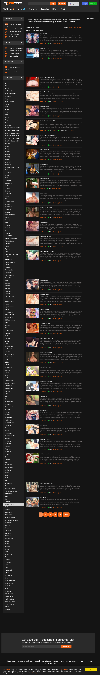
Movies (7, 372)
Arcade (7, 114)
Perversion (8, 412)
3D (6, 85)
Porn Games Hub (10, 436)
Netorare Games (10, 383)
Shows (7, 528)
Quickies (7, 459)
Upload (63, 3)
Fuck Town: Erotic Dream (47, 483)
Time (6, 565)
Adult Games (9, 401)
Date (70, 27)
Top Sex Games (14, 34)
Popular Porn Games (15, 50)
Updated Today (9, 583)
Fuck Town (8, 267)
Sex (6, 499)
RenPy (7, 472)
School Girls (8, 494)
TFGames (8, 562)
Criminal (7, 199)
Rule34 (7, 486)
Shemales (8, 522)
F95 (6, 230)
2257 (46, 663)
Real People (8, 465)
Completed (8, 193)
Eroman (7, 225)
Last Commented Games (12, 68)
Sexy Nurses (8, 515)
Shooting (7, 525)
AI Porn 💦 (21, 9)
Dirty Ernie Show (10, 214)
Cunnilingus (8, 207)
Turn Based (8, 570)
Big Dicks (7, 143)
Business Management (12, 167)
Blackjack (8, 149)
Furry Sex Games (10, 270)
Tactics (7, 557)
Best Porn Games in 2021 (12, 128)
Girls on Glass (44, 222)
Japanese (8, 325)
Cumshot (7, 204)
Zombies (7, 609)
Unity (6, 578)
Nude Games (9, 388)
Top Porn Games (14, 53)
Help (81, 661)
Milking (7, 362)
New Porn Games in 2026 (13, 25)
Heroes (7, 304)
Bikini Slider (43, 193)
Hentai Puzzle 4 (44, 294)
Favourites (45, 9)
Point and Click (9, 422)
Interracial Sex (9, 317)
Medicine (7, 351)
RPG (6, 480)
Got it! (91, 669)
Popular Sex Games (15, 31)
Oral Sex (7, 399)
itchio (6, 322)
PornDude (8, 441)
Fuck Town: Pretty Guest (47, 338)
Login (85, 3)
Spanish (7, 546)
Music (6, 375)
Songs (7, 541)
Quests (7, 457)
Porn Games (8, 433)
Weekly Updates (9, 599)
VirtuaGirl (8, 591)
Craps (6, 196)
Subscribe (66, 646)
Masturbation (9, 346)
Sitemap (68, 661)
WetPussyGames (10, 601)
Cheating (7, 186)
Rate (74, 27)
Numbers (7, 391)
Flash (6, 251)
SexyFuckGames (10, 517)
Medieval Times (9, 354)
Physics (7, 415)
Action (7, 88)
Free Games (8, 259)
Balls (6, 122)
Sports (7, 549)
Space (7, 544)
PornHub (7, 446)
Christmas (8, 191)
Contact (55, 661)
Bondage (7, 157)
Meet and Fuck (9, 357)
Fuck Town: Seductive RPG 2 (48, 120)
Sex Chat (7, 501)
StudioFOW (8, 554)
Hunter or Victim (44, 48)
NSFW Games (9, 386)
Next (66, 514)
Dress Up (7, 220)
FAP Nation (8, 236)
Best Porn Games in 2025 (12, 138)
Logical (7, 341)
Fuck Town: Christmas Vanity (48, 135)
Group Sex (8, 288)
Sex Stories (8, 507)
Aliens (6, 107)
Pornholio (8, 444)
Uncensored (8, 575)
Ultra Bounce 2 (44, 497)
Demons (7, 212)
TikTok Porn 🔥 (8, 9)
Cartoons (8, 172)
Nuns (6, 393)
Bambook (8, 125)
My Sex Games (9, 380)
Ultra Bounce (43, 410)
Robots (7, 475)
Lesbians (7, 333)
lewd (6, 336)
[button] (73, 4)
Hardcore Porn (9, 296)
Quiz (6, 462)
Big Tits (7, 146)
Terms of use (88, 661)
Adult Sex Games (10, 91)
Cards (6, 170)
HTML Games (9, 312)
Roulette (7, 478)
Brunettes (8, 164)
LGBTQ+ (7, 338)
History (54, 9)
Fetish (7, 246)
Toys (6, 567)
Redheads (8, 470)
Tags (31, 661)
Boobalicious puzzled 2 (46, 381)
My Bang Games (10, 378)
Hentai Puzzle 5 (44, 106)
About (62, 661)
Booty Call (8, 162)
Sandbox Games (10, 488)
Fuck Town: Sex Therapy (47, 251)
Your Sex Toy (44, 396)
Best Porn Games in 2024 (12, 136)
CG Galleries (8, 183)
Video (6, 588)
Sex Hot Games (9, 504)
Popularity (79, 27)
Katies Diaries (9, 330)
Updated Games (10, 580)
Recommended (9, 467)
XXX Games (8, 607)
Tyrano (7, 573)
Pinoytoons (8, 417)
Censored (8, 180)
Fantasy (7, 233)
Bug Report (12, 661)
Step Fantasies (9, 315)
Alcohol (7, 104)
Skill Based (8, 533)
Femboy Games (9, 241)
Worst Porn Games (10, 604)
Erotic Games (9, 228)
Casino (7, 175)
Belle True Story (44, 149)
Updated (63, 9)
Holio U (7, 309)
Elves (6, 222)
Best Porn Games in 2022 (12, 130)
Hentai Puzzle (44, 280)
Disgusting (8, 217)
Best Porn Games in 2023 (12, 133)
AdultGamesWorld (10, 93)
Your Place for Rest (45, 236)
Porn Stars (8, 438)
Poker (6, 428)
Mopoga (7, 370)
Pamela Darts (44, 164)
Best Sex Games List (15, 29)
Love (6, 343)
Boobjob (7, 159)
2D (6, 83)
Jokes (6, 328)
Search (36, 661)
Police (6, 430)
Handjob (7, 293)
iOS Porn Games (10, 320)
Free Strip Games (10, 262)
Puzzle (7, 454)
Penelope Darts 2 (45, 178)
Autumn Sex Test (45, 323)
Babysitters (8, 120)
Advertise (75, 661)
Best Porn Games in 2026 (12, 141)
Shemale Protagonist (11, 520)
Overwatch (8, 404)
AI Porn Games (9, 101)
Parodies (7, 409)
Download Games (46, 661)
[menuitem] (13, 24)
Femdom (7, 243)
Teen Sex (7, 559)
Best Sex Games (23, 661)
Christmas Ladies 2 (45, 454)
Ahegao (7, 99)
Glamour (7, 286)
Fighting (7, 249)
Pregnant (8, 449)
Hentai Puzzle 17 (45, 439)
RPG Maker (8, 483)
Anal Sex (7, 109)
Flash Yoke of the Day (11, 254)
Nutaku (7, 396)
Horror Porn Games (11, 491)
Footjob (7, 257)
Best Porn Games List (16, 48)
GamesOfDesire (9, 278)
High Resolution (9, 307)
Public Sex (8, 451)
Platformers (8, 420)
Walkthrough (9, 596)
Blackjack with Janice (46, 207)
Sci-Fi (6, 496)
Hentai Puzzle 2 (44, 92)
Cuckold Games (9, 201)
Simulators (8, 530)
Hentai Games (9, 301)
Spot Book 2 (43, 34)
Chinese (7, 188)
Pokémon (8, 425)
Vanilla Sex (8, 586)
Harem (7, 299)
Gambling (8, 272)
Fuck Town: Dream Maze (47, 77)
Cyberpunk (8, 209)
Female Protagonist (11, 238)
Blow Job (8, 154)
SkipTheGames (9, 536)
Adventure (8, 96)
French (7, 264)
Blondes (7, 151)
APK (6, 112)
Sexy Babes (8, 512)
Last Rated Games (15, 72)
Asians (7, 117)
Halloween (8, 291)
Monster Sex (8, 367)
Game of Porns (9, 275)
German (7, 283)
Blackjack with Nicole (46, 352)
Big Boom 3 (43, 425)
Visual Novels (9, 594)
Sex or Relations (44, 309)
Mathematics (9, 349)
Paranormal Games (11, 407)
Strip (6, 551)
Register (92, 3)
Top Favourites (13, 37)
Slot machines (9, 538)
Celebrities (8, 178)
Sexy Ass (7, 509)
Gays (6, 280)
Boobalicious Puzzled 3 (46, 367)
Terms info (34, 672)
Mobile (7, 365)
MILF (6, 359)
